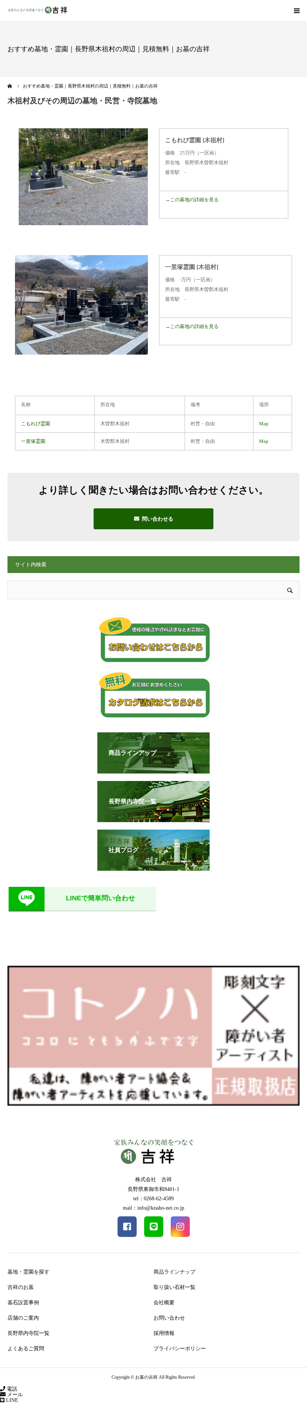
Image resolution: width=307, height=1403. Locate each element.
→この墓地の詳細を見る (192, 199)
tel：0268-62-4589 (153, 1198)
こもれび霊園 (35, 423)
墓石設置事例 (23, 1302)
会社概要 (164, 1302)
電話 (11, 1389)
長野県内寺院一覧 (28, 1333)
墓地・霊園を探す (28, 1272)
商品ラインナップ (174, 1272)
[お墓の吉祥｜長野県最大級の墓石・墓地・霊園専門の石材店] (37, 10)
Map (263, 423)
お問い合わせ (169, 1318)
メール (14, 1394)
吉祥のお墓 (20, 1287)
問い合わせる (157, 519)
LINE (11, 1400)
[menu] (296, 10)
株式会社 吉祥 (153, 1179)
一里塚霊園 (33, 441)
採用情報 (164, 1333)
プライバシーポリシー (180, 1348)
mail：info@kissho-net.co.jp (153, 1208)
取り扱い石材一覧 (174, 1287)
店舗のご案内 (23, 1318)
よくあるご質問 (25, 1348)
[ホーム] (10, 86)
